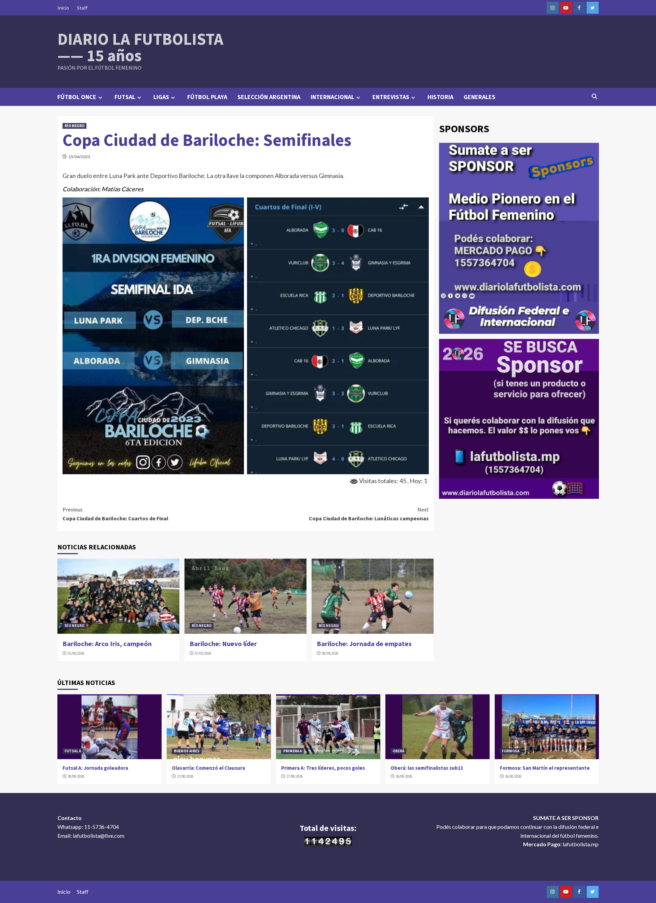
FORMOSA (510, 751)
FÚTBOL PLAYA (207, 97)
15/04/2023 (79, 156)
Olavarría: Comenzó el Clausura (208, 768)
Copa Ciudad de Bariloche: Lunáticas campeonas (369, 514)
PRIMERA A (292, 751)
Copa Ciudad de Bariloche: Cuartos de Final (115, 514)
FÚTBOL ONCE (76, 97)
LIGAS (161, 97)
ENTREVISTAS (390, 97)
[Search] (594, 96)
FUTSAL (124, 97)
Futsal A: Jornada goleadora (95, 768)
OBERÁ (398, 751)
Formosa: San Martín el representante (545, 768)
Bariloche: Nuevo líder (223, 643)
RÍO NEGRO (74, 125)
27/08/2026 (185, 776)
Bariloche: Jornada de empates (364, 643)
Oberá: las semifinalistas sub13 (427, 768)
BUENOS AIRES (187, 751)
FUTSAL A (73, 751)
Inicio (63, 8)
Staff (82, 8)
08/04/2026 (330, 653)
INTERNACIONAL (332, 97)
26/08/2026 (404, 776)
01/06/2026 (76, 653)
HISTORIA (440, 97)
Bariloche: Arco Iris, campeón (107, 643)
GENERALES (479, 97)
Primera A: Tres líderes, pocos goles (323, 768)
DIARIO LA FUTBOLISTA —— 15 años (140, 47)
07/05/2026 (203, 653)
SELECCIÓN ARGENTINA (268, 97)
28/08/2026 (76, 776)
